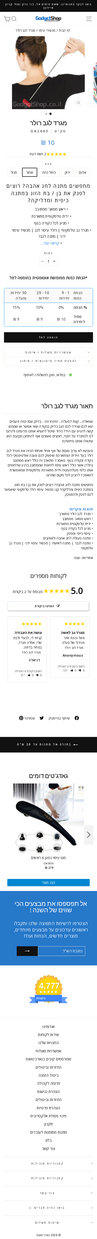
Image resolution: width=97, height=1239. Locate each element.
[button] (31, 675)
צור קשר (48, 1148)
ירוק (67, 172)
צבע (48, 164)
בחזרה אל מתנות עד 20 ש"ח (45, 744)
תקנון (48, 1124)
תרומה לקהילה (48, 1083)
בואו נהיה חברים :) (47, 1207)
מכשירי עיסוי (46, 30)
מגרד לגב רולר (31, 652)
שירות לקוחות (48, 1034)
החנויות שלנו (48, 1042)
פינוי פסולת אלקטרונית (48, 1116)
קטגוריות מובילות (47, 1163)
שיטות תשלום (47, 1222)
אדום (82, 172)
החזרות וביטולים (49, 1067)
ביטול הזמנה (48, 1075)
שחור (29, 172)
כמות (48, 253)
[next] (88, 835)
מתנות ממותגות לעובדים (48, 1132)
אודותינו (48, 1026)
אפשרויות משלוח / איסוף (48, 352)
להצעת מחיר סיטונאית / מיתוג (48, 361)
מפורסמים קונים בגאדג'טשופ (48, 1059)
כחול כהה (49, 172)
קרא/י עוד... (50, 243)
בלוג (48, 1140)
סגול (14, 172)
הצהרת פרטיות (48, 1107)
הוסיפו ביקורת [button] (44, 606)
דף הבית (64, 30)
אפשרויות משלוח (48, 1051)
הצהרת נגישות (48, 1091)
